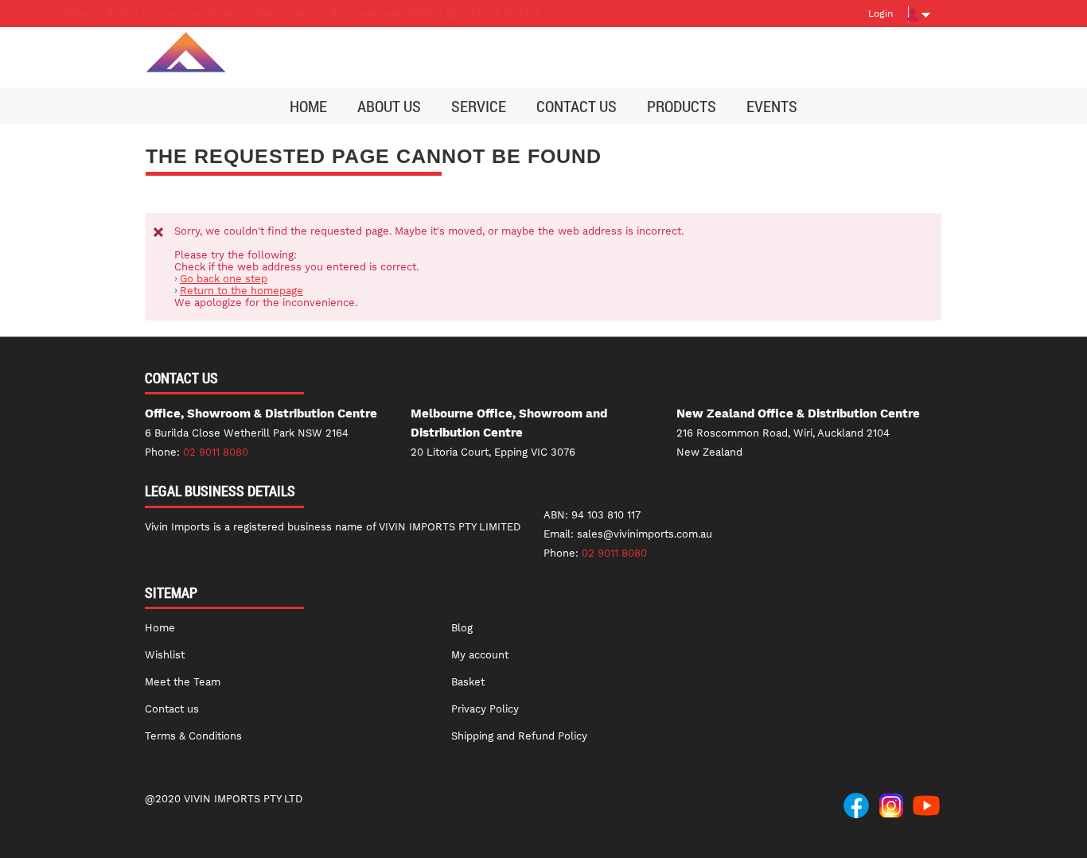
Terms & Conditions (193, 736)
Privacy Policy (485, 709)
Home (160, 628)
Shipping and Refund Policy (519, 736)
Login (880, 13)
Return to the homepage (241, 291)
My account (479, 655)
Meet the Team (182, 682)
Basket (468, 682)
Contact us (172, 709)
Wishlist (165, 655)
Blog (462, 628)
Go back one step (223, 279)
